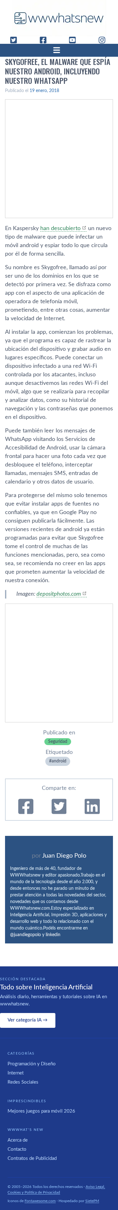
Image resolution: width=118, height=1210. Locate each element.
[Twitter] (16, 40)
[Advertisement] (59, 159)
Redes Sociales (23, 1082)
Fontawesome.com (40, 1201)
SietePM (92, 1201)
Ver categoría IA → (28, 1020)
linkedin (53, 935)
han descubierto (60, 228)
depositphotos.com (59, 594)
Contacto (17, 1149)
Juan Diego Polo (64, 856)
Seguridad (57, 741)
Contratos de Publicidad (32, 1158)
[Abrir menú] (59, 50)
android (59, 761)
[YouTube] (75, 40)
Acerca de (18, 1140)
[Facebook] (45, 40)
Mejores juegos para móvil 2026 (41, 1111)
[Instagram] (104, 40)
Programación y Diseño (32, 1064)
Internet (16, 1073)
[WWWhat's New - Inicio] (59, 18)
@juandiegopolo (25, 935)
